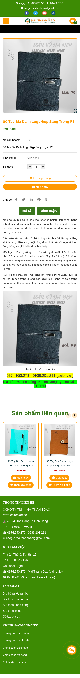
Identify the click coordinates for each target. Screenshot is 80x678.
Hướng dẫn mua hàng (16, 633)
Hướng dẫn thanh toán (16, 640)
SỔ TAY (40, 28)
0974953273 (56, 3)
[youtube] (44, 13)
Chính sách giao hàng (16, 647)
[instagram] (53, 13)
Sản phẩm (25, 28)
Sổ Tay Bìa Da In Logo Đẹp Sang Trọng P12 (59, 463)
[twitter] (35, 13)
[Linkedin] (31, 200)
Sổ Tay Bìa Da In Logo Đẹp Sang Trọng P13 (20, 463)
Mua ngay (41, 186)
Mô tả (26, 210)
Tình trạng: (10, 157)
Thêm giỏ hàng (41, 178)
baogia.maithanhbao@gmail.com (41, 8)
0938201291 (38, 3)
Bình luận (49, 210)
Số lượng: (9, 166)
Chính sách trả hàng (15, 654)
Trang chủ (9, 28)
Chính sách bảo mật (15, 662)
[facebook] (27, 13)
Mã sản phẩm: (11, 139)
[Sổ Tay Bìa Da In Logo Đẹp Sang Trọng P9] (40, 21)
